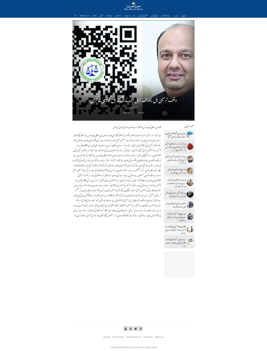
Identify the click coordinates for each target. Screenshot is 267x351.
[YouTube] (125, 328)
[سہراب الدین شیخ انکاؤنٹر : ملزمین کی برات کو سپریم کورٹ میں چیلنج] (190, 134)
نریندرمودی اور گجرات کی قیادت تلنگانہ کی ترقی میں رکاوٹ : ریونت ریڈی (176, 242)
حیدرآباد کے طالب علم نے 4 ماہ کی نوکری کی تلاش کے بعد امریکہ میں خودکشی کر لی (175, 159)
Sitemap (106, 337)
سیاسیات (109, 15)
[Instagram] (130, 328)
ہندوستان (118, 15)
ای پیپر (184, 15)
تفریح (101, 15)
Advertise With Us (133, 337)
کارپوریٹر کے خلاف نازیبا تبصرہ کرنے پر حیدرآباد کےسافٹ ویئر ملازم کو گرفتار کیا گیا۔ (176, 182)
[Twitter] (136, 328)
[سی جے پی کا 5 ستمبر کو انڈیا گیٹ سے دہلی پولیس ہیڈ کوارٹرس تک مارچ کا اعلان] (190, 216)
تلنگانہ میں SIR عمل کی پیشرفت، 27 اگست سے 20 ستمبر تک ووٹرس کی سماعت (175, 229)
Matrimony (159, 337)
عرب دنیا (127, 15)
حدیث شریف (165, 15)
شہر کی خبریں (154, 15)
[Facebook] (141, 328)
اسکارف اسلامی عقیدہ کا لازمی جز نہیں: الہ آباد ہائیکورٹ (176, 205)
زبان (177, 15)
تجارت (94, 15)
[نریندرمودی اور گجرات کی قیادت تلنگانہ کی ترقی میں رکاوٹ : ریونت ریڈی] (190, 242)
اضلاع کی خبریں (143, 15)
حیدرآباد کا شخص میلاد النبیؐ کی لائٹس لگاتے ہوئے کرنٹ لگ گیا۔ (175, 194)
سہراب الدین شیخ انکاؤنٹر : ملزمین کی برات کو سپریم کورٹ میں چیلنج (175, 135)
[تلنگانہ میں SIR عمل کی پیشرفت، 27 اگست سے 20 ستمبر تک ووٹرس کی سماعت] (190, 229)
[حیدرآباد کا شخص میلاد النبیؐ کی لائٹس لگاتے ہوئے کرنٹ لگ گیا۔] (190, 194)
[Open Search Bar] (75, 15)
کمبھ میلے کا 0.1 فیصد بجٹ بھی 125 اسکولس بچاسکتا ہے (177, 171)
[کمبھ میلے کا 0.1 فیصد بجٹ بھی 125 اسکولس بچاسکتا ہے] (190, 171)
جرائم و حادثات (84, 15)
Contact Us (148, 337)
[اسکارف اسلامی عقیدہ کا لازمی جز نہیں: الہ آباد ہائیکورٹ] (190, 204)
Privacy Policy (118, 337)
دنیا (134, 15)
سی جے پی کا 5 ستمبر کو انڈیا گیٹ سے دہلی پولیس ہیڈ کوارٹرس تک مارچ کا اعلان (176, 216)
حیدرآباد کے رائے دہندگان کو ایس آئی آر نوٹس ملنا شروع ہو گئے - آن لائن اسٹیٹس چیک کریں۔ (175, 146)
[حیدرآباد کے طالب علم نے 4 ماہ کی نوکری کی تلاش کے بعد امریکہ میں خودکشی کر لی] (190, 159)
